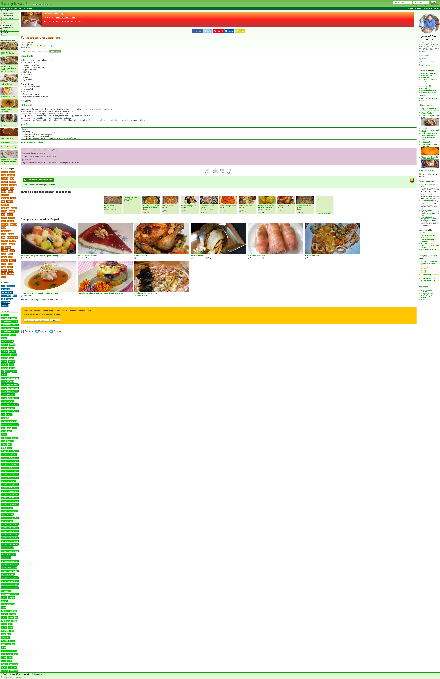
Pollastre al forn (168, 206)
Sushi (11, 270)
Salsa (10, 264)
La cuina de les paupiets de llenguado (11, 491)
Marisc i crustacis (8, 611)
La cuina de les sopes (10, 501)
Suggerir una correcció (230, 173)
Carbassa (5, 355)
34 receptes (425, 55)
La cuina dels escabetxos (9, 541)
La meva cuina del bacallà (12, 584)
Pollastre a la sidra (246, 206)
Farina (3, 431)
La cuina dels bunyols (10, 538)
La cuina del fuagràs (7, 514)
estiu (40, 46)
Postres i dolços (7, 28)
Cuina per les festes (9, 411)
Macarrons (4, 601)
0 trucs (423, 59)
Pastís (3, 254)
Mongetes (12, 614)
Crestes (9, 201)
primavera (31, 46)
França (14, 438)
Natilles (12, 244)
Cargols (4, 358)
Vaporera (10, 299)
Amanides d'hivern (9, 321)
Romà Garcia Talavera (428, 92)
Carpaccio (4, 188)
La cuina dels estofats (10, 544)
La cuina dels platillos (10, 564)
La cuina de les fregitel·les (8, 481)
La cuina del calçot (9, 511)
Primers (12, 641)
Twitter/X (43, 331)
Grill (2, 299)
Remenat (4, 260)
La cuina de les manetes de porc (14, 488)
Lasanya (11, 234)
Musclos (3, 618)
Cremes (4, 375)
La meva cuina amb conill (10, 581)
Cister (12, 368)
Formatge (4, 435)
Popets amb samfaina (428, 200)
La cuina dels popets (9, 568)
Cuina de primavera (9, 385)
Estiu (2, 428)
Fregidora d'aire (6, 292)
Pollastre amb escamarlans (109, 206)
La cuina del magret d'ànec (10, 518)
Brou (12, 178)
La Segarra (6, 591)
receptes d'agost (33, 300)
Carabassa (12, 351)
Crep (2, 201)
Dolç (2, 415)
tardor (47, 46)
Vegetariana (13, 664)
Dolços (9, 415)
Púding (3, 257)
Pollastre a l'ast (283, 206)
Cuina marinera (7, 408)
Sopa (3, 267)
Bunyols (4, 182)
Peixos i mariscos (8, 23)
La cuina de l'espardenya (11, 458)
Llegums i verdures (8, 18)
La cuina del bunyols (6, 508)
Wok (14, 296)
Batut (3, 175)
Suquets (3, 657)
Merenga (4, 241)
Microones (10, 286)
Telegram (57, 331)
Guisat (3, 228)
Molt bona (4, 614)
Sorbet (9, 267)
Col (2, 371)
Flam (3, 214)
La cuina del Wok (6, 521)
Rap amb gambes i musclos (430, 267)
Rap (13, 644)
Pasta (12, 250)
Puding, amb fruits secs (429, 271)
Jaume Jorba (425, 78)
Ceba (11, 365)
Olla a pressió (6, 296)
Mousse (4, 244)
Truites (4, 664)
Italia (3, 448)
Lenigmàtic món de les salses (13, 594)
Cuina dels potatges (7, 401)
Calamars (10, 348)
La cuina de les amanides (11, 468)
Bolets (12, 345)
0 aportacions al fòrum (428, 62)
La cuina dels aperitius (11, 524)
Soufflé (3, 270)
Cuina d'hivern (7, 381)
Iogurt (3, 234)
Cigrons (4, 368)
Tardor (10, 657)
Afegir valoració (55, 51)
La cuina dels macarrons (8, 554)
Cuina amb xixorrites (10, 378)
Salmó (3, 654)
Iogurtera (4, 305)
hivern (55, 46)
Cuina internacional (9, 405)
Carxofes (4, 365)
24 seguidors (425, 65)
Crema (13, 198)
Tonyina (3, 661)
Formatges (5, 438)
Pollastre (5, 637)
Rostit (3, 264)
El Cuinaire (424, 84)
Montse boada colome (428, 90)
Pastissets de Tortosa (428, 195)
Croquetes (4, 205)
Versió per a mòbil (20, 674)
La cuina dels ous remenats (10, 561)
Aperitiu (12, 172)
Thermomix (5, 289)
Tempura (11, 273)
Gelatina (10, 221)
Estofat (11, 211)
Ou (16, 618)
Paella (8, 247)
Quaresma (5, 644)
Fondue (3, 218)
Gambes (3, 445)
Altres (4, 35)
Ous (3, 621)
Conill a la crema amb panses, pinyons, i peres (429, 279)
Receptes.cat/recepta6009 (48, 156)
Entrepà (13, 208)
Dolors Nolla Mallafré (428, 73)
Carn (12, 358)
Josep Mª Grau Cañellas (34, 142)
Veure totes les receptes (427, 170)
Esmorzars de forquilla (9, 421)
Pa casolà (424, 128)
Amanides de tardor (9, 331)
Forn (3, 286)
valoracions (42, 51)
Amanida (4, 172)
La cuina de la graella (10, 461)
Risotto (12, 260)
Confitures (4, 195)
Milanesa (13, 241)
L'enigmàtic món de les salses (13, 451)
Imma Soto (424, 82)
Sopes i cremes (7, 13)
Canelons (13, 182)
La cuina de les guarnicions (12, 484)
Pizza (10, 254)
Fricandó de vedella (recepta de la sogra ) (428, 218)
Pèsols (3, 634)
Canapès (4, 185)
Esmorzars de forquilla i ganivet (10, 425)
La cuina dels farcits (7, 548)
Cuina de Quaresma (9, 391)
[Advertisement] (218, 353)
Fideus (9, 431)
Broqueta (4, 178)
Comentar (222, 172)
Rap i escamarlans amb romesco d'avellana (266, 206)
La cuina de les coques (11, 471)
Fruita (3, 441)
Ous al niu (424, 243)
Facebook (28, 331)
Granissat (13, 224)
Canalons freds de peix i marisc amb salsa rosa (429, 134)
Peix (12, 631)
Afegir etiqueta (58, 150)
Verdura (3, 667)
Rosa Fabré (424, 88)
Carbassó (13, 355)
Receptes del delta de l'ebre (9, 651)
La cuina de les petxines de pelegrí (16, 494)
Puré (10, 257)
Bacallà (4, 345)
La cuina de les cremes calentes (14, 474)
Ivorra (9, 448)
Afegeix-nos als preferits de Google (40, 179)
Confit (10, 192)
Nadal (10, 617)
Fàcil (14, 428)
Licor (3, 237)
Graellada (4, 224)
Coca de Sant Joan (427, 210)
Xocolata (13, 671)
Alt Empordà (5, 315)
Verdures (12, 667)
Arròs (3, 338)
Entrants (5, 418)
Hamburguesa (6, 231)
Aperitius (12, 335)
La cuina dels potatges (11, 571)
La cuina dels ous (6, 558)
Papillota (4, 250)
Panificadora (5, 302)
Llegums (12, 598)
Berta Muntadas (426, 76)
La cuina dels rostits (9, 578)
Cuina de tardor (8, 395)
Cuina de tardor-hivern (11, 398)
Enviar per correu (207, 173)
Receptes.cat (14, 3)
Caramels (13, 185)
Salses (4, 30)
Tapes (3, 273)
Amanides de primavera (11, 325)
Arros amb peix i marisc (428, 249)
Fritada (9, 214)
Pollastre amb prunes (188, 206)
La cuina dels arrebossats (12, 528)
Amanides (13, 318)
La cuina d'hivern (8, 454)
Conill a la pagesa (427, 275)
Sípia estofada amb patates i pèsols (427, 113)
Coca (12, 188)
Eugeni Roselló (426, 86)
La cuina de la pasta (9, 464)
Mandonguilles (12, 237)
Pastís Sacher (425, 299)
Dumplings (5, 208)
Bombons (11, 175)
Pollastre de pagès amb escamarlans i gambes (151, 206)
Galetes (11, 218)
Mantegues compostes (8, 604)
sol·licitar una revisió (51, 163)
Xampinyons (4, 671)
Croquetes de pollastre (228, 206)
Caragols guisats (427, 294)
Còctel (3, 192)
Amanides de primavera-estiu (10, 328)
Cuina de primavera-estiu (12, 388)
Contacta (37, 674)
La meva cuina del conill (11, 588)
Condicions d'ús (20, 677)
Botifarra (3, 348)
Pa (2, 247)
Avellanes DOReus (7, 341)
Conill (7, 371)
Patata (11, 628)
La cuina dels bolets (9, 534)
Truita (3, 277)
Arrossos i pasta (8, 16)
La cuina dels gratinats (11, 551)
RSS (4, 674)
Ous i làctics (6, 25)
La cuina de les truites (10, 504)
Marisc (3, 608)
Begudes (5, 32)
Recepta (3, 647)
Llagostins (4, 598)
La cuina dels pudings (7, 574)
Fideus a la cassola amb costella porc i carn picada (430, 109)
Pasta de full (6, 624)
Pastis (4, 627)
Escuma (4, 211)
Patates (4, 631)
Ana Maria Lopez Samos (429, 80)
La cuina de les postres (11, 498)
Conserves (4, 198)
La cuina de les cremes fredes (12, 478)
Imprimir (215, 172)
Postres (4, 641)
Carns (4, 20)
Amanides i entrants (9, 11)
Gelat (3, 221)
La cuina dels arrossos (10, 531)
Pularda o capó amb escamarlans (130, 198)
